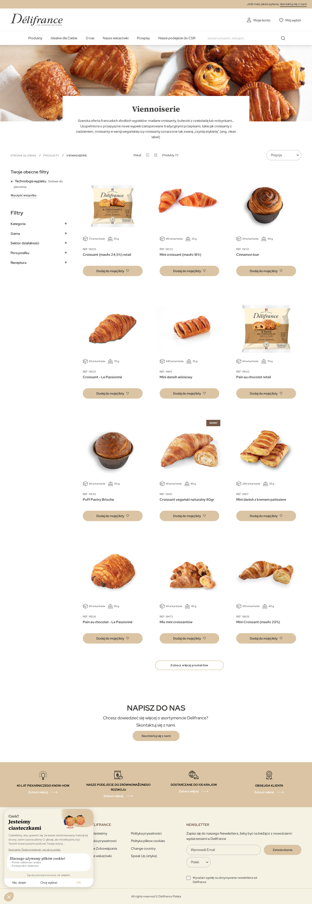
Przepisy (143, 38)
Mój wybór (293, 20)
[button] (113, 271)
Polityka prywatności (146, 833)
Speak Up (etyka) (144, 856)
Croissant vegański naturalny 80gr (187, 499)
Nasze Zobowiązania (101, 848)
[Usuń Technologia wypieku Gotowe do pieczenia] (13, 181)
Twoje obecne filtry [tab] (30, 172)
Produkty (35, 38)
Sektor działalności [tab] (25, 243)
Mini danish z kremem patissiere (261, 499)
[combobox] (248, 38)
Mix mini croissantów (176, 622)
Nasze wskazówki (115, 38)
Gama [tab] (15, 233)
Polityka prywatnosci (101, 841)
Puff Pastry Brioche (98, 499)
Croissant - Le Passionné (102, 377)
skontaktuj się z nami (293, 4)
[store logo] (37, 19)
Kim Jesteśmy (96, 833)
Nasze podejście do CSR (176, 38)
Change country (143, 848)
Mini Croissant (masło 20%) (258, 622)
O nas (90, 38)
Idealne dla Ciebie (64, 38)
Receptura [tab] (18, 262)
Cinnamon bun (247, 254)
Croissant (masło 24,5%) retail (107, 254)
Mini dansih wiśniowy (176, 377)
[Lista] (156, 155)
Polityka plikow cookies (148, 841)
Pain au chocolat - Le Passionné (107, 622)
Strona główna (24, 155)
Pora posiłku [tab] (20, 253)
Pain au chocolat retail (253, 377)
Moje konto (262, 20)
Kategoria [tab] (18, 224)
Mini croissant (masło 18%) (180, 254)
